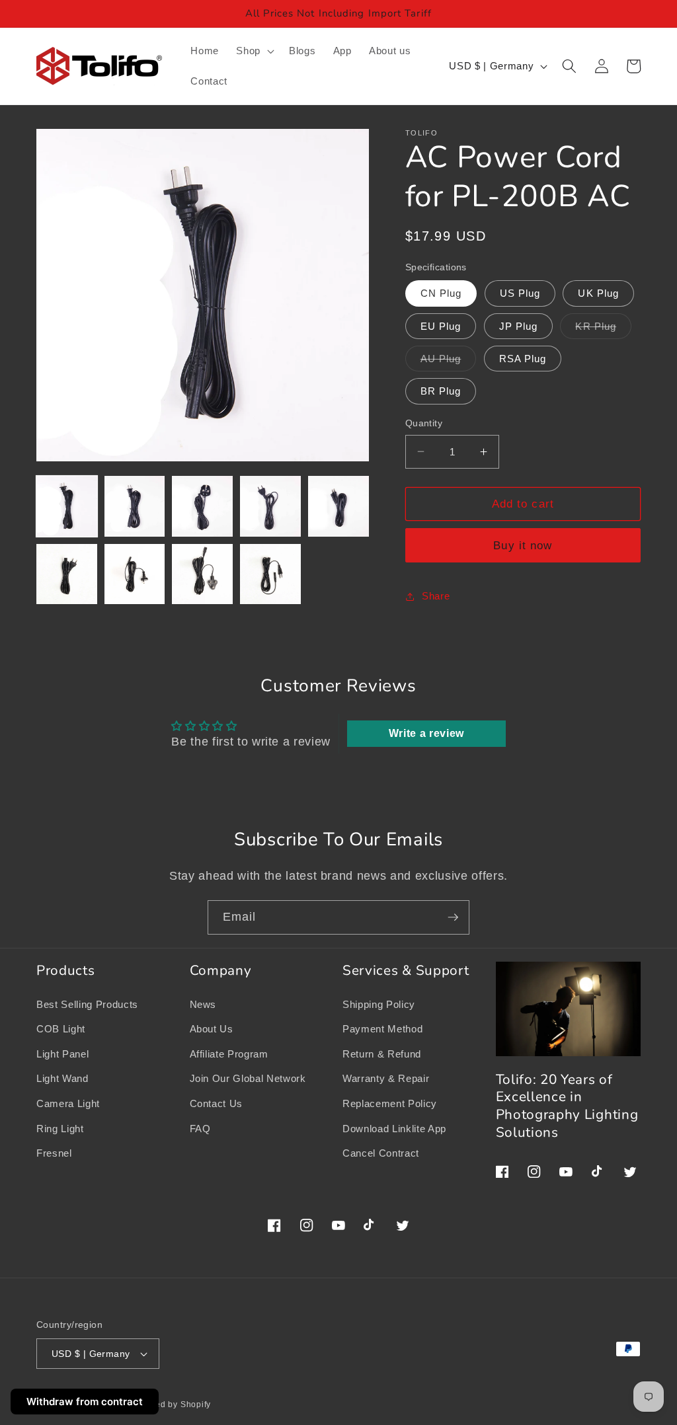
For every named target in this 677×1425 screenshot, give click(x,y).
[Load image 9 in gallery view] (270, 574)
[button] (253, 51)
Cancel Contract (380, 1153)
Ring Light (60, 1128)
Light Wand (62, 1078)
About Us (211, 1028)
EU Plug (440, 326)
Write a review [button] (426, 733)
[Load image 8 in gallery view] (202, 574)
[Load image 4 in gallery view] (270, 506)
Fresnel (54, 1153)
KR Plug (603, 329)
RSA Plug (523, 358)
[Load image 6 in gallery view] (66, 574)
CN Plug (441, 293)
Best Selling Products (87, 1004)
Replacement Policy (389, 1103)
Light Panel (62, 1053)
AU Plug (448, 361)
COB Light (60, 1028)
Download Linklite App (394, 1128)
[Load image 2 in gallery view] (134, 506)
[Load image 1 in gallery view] (66, 506)
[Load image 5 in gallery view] (338, 506)
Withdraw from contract (84, 1401)
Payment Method (382, 1028)
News (203, 1004)
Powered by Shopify (170, 1404)
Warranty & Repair (385, 1078)
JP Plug (518, 326)
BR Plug (440, 391)
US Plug (520, 293)
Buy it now (522, 545)
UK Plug (598, 293)
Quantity (424, 423)
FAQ (200, 1128)
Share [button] (436, 595)
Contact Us (216, 1103)
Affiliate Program (229, 1053)
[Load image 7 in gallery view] (134, 574)
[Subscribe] (453, 917)
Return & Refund (381, 1053)
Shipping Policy (378, 1004)
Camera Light (68, 1103)
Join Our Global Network (248, 1078)
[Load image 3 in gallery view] (202, 506)
